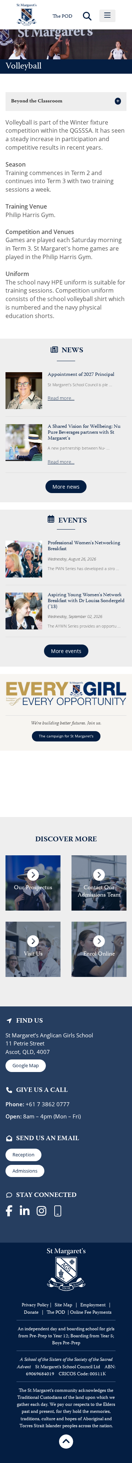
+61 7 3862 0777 (47, 1104)
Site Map (63, 1305)
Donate (32, 1313)
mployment (95, 1305)
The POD (62, 16)
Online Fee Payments (90, 1313)
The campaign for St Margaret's (66, 736)
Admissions (24, 1170)
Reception (23, 1154)
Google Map (25, 1065)
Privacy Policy (35, 1305)
